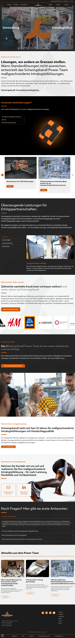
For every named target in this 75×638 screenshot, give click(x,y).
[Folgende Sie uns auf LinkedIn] (24, 490)
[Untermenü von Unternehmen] (27, 4)
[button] (69, 1)
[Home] (38, 4)
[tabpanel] (50, 253)
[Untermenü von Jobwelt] (60, 4)
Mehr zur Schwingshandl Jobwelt (13, 366)
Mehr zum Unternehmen (8, 446)
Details (10, 186)
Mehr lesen (5, 596)
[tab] (12, 236)
